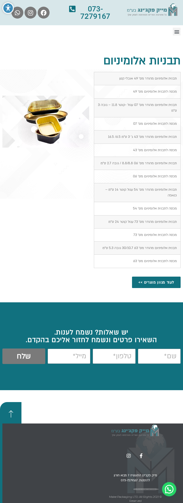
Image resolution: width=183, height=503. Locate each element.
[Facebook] (44, 13)
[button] (91, 12)
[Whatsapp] (17, 13)
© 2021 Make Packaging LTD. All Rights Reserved (135, 499)
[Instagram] (30, 13)
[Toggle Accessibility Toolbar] (8, 8)
